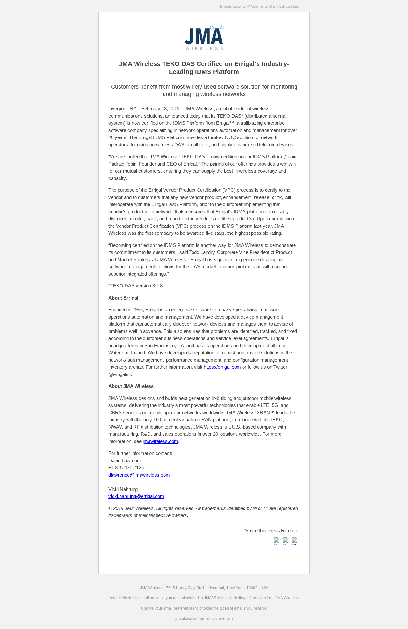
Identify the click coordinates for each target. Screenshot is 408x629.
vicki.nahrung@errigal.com (136, 496)
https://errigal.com (222, 367)
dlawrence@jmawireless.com (139, 474)
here (296, 6)
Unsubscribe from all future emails (204, 618)
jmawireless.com (160, 441)
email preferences (178, 608)
